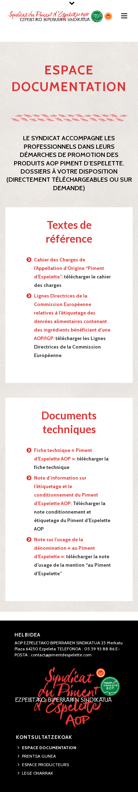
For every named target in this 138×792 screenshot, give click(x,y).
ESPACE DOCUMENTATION (49, 747)
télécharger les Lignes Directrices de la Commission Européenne (70, 346)
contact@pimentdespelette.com (61, 654)
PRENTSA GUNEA (39, 756)
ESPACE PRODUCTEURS (45, 764)
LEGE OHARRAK (37, 773)
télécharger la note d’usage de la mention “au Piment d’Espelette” (72, 565)
